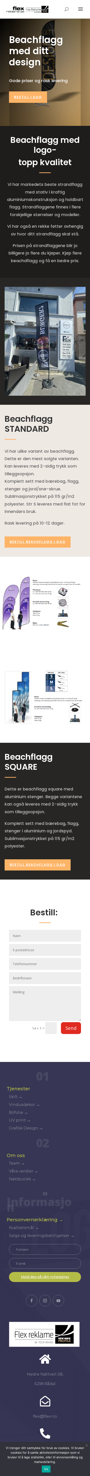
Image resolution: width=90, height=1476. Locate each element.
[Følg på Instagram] (45, 1300)
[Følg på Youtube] (58, 1300)
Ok (46, 1469)
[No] (86, 1445)
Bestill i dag (28, 97)
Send (71, 1028)
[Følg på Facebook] (31, 1300)
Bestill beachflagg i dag (38, 864)
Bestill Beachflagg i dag (38, 541)
